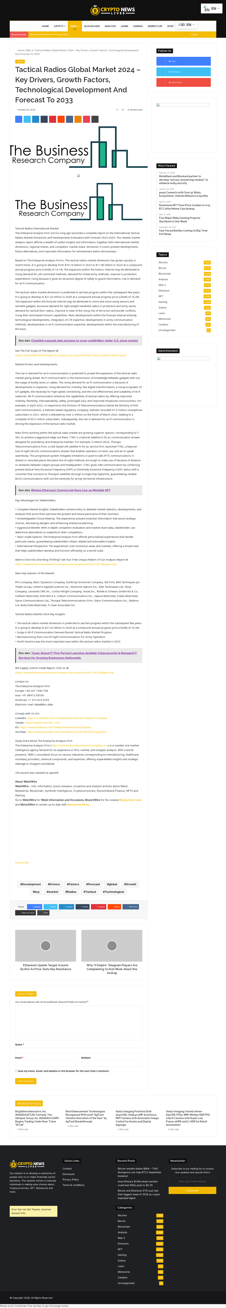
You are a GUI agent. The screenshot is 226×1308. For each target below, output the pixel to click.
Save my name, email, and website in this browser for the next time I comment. (64, 1071)
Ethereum (164, 290)
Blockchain (92, 26)
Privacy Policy (71, 1179)
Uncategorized (167, 330)
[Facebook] (18, 119)
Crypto (58, 26)
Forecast (94, 884)
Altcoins (163, 262)
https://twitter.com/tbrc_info (42, 722)
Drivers (55, 884)
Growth (131, 884)
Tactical (90, 892)
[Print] (95, 119)
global (113, 884)
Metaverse (165, 318)
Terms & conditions (73, 1185)
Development (31, 884)
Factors (74, 884)
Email (19, 1057)
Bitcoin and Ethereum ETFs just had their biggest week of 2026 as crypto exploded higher (76, 34)
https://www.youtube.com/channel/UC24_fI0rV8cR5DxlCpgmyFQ (67, 731)
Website (86, 1057)
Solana (162, 307)
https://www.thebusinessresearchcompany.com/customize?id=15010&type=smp (64, 672)
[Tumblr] (44, 119)
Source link (22, 862)
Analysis (110, 26)
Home (45, 26)
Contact (67, 1168)
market (53, 892)
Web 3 (74, 26)
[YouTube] (20, 1198)
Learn (124, 26)
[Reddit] (61, 119)
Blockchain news (131, 800)
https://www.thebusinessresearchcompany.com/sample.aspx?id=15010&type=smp (66, 564)
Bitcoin (162, 268)
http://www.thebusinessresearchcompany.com (79, 745)
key (37, 892)
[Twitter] (27, 119)
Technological (114, 892)
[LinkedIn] (35, 119)
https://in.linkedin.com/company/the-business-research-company (67, 718)
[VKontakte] (69, 119)
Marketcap (155, 26)
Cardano (163, 324)
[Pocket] (86, 119)
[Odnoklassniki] (78, 119)
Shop (170, 26)
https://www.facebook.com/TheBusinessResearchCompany (55, 727)
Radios (71, 892)
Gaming (138, 26)
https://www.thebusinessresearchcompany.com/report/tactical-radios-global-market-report (70, 355)
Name (19, 1044)
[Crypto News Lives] (113, 10)
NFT (161, 296)
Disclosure (69, 1174)
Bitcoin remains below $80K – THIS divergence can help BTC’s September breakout (139, 1172)
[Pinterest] (52, 119)
